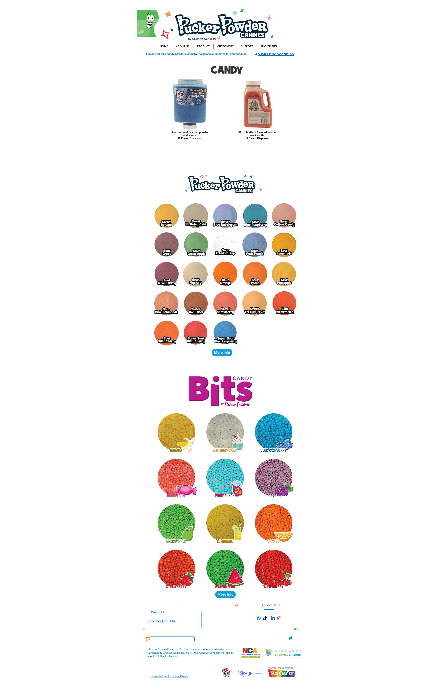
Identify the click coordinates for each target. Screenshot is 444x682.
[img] (190, 113)
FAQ (173, 621)
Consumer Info (157, 621)
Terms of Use (159, 676)
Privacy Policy (179, 676)
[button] (182, 46)
